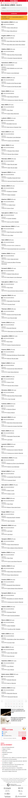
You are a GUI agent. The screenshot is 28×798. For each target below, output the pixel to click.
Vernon (9, 208)
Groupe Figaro (9, 782)
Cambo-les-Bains (11, 262)
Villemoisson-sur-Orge (13, 331)
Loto (3, 756)
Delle (8, 615)
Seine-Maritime (18, 368)
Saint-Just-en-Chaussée (12, 127)
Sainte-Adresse (11, 588)
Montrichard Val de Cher (13, 249)
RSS (10, 779)
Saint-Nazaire (10, 277)
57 (16, 706)
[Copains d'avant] (7, 794)
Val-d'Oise (19, 426)
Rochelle (10, 58)
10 (5, 703)
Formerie (9, 642)
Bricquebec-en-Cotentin (12, 598)
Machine (10, 409)
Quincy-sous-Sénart (12, 561)
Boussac (10, 150)
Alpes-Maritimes (15, 113)
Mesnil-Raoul (10, 571)
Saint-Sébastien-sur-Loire (13, 68)
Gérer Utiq (15, 781)
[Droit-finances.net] (20, 791)
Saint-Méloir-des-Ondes (12, 41)
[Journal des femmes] (7, 788)
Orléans (9, 490)
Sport (4, 733)
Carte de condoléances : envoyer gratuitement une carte (18, 711)
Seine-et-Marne (19, 290)
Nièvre (13, 409)
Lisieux (8, 625)
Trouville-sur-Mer (11, 629)
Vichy (9, 235)
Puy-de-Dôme (20, 181)
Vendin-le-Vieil (10, 83)
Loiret (12, 490)
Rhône (11, 666)
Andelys (10, 205)
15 (19, 703)
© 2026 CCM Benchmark (17, 782)
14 (16, 703)
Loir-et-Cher (22, 249)
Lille (8, 439)
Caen (9, 521)
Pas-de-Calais (18, 54)
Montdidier (9, 123)
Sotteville (9, 679)
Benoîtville (9, 693)
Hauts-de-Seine (14, 259)
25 (8, 706)
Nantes (9, 466)
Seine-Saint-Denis (17, 422)
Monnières (9, 137)
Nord (13, 304)
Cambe (9, 218)
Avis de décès (6, 3)
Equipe (11, 778)
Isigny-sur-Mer (10, 221)
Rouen (9, 544)
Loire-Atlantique (15, 73)
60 (19, 706)
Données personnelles (21, 779)
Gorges (9, 140)
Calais (8, 164)
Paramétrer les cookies (8, 781)
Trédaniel (9, 274)
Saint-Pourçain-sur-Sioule (13, 232)
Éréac (8, 27)
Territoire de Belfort (14, 615)
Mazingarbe (10, 301)
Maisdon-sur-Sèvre (11, 463)
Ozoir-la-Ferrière (11, 290)
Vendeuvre (9, 191)
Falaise (9, 194)
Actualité (5, 732)
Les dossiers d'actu (7, 735)
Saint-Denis (10, 422)
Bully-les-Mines (11, 54)
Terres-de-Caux (10, 368)
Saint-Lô (9, 683)
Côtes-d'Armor (14, 27)
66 (22, 706)
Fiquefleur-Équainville (12, 178)
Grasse (8, 113)
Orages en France (6, 749)
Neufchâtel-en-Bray (11, 639)
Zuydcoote (10, 480)
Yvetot (9, 372)
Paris (8, 110)
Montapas (9, 612)
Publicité (21, 778)
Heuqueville (9, 585)
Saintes (9, 345)
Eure (19, 178)
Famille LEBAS (14, 3)
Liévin (8, 652)
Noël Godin (4, 750)
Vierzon (9, 382)
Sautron (9, 73)
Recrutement (14, 779)
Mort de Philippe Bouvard (8, 747)
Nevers (9, 412)
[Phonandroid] (20, 796)
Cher (12, 382)
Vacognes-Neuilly (11, 517)
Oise (20, 127)
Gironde (13, 399)
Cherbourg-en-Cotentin (12, 100)
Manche (16, 96)
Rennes (9, 154)
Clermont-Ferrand (12, 181)
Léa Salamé (5, 754)
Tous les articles (5, 779)
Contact (25, 778)
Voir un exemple (22, 732)
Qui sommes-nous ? (5, 778)
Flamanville (10, 696)
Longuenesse (10, 477)
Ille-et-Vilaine (22, 41)
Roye (8, 656)
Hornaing (10, 304)
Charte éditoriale (16, 778)
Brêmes (9, 358)
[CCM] (20, 788)
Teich (9, 399)
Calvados (15, 191)
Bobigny (9, 507)
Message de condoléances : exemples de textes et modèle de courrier (18, 719)
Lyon (8, 666)
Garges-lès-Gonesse (12, 426)
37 (11, 706)
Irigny (8, 669)
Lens (9, 318)
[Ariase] (7, 796)
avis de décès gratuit (17, 17)
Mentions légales (21, 781)
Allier (21, 232)
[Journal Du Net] (7, 791)
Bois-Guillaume (11, 548)
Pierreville (9, 328)
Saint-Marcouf (10, 96)
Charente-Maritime (17, 58)
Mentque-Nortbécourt (12, 355)
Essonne (21, 331)
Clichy (8, 259)
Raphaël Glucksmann (7, 752)
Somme (14, 123)
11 (8, 703)
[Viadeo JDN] (20, 794)
